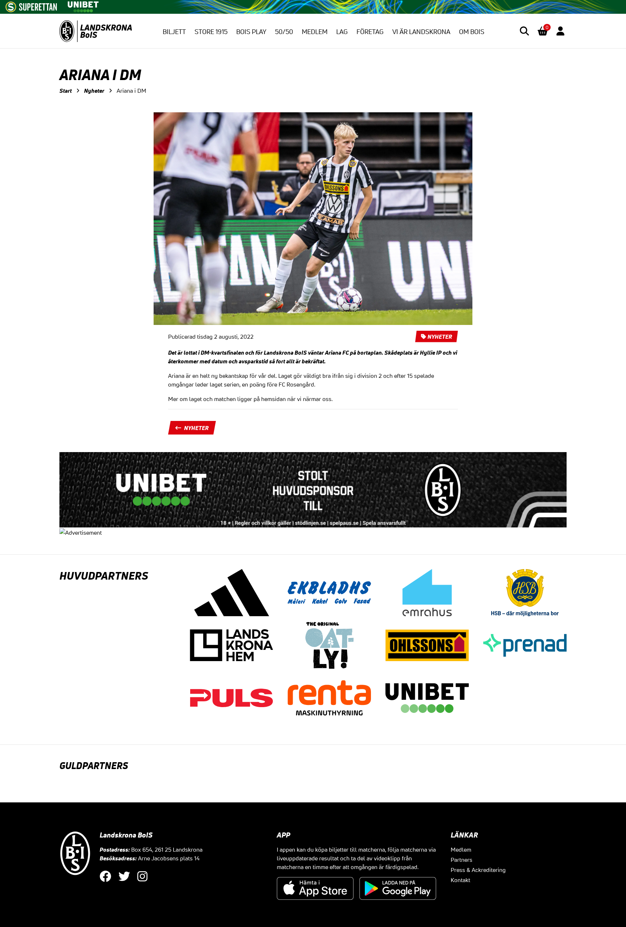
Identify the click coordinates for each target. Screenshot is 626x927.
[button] (524, 31)
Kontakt (460, 880)
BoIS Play (251, 32)
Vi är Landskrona (421, 32)
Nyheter (94, 91)
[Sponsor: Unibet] (83, 5)
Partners (461, 859)
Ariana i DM (131, 90)
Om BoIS (471, 32)
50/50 (284, 32)
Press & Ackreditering (478, 869)
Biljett (174, 32)
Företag (370, 32)
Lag (342, 32)
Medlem (314, 32)
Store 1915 (211, 32)
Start (65, 91)
